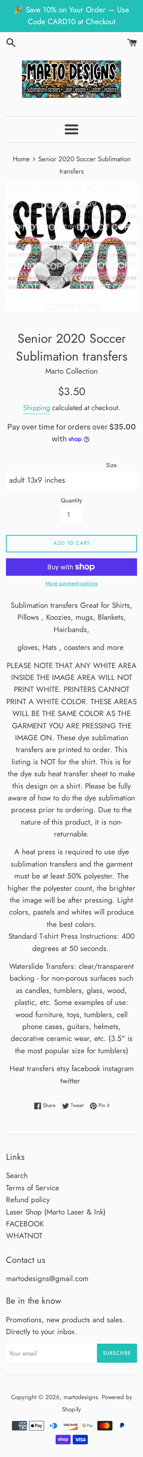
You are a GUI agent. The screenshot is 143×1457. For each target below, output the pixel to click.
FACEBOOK (25, 1223)
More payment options (71, 583)
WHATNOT (24, 1235)
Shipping (36, 408)
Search (17, 1175)
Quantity (71, 500)
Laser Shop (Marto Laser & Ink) (56, 1212)
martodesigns (81, 1397)
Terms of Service (32, 1187)
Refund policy (28, 1199)
